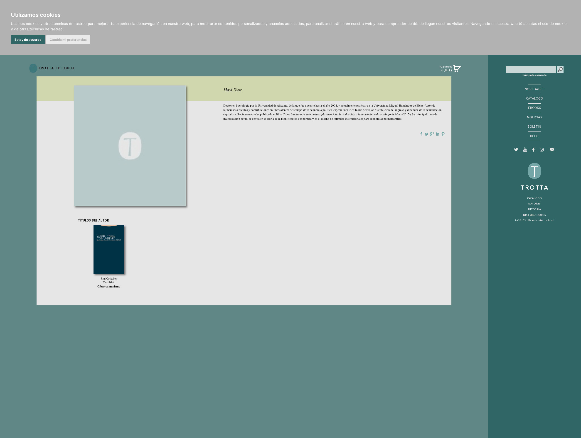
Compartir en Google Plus (432, 134)
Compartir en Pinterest (443, 134)
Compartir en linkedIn (437, 134)
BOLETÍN (534, 126)
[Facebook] (533, 150)
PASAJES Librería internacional (534, 220)
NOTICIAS (534, 117)
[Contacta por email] (552, 149)
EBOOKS (534, 108)
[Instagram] (542, 150)
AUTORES (534, 203)
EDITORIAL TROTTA (534, 177)
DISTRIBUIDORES (534, 215)
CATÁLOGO (534, 98)
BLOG (534, 136)
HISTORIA (534, 209)
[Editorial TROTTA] (52, 70)
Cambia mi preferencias (68, 39)
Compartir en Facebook (421, 134)
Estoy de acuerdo (28, 39)
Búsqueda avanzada (534, 75)
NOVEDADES (534, 89)
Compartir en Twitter (426, 134)
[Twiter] (516, 150)
